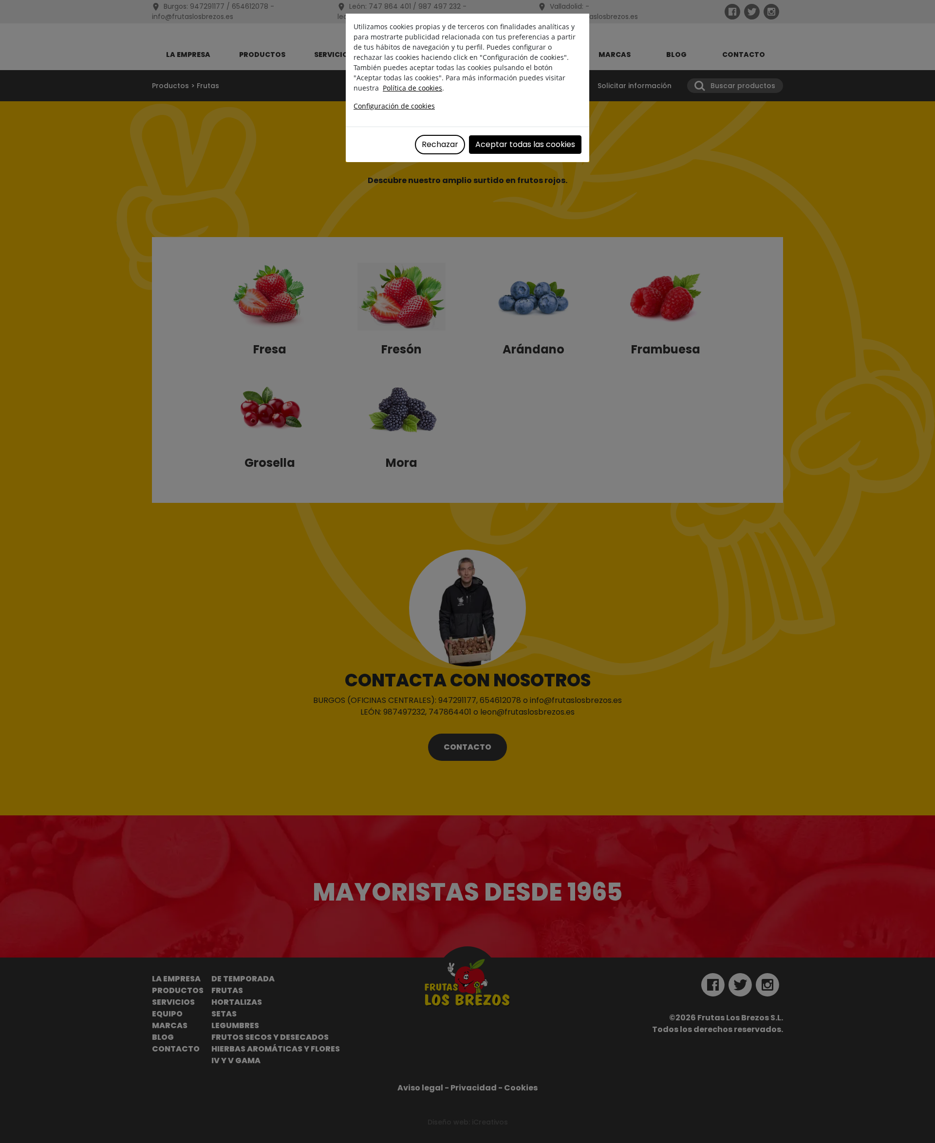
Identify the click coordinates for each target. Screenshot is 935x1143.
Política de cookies (412, 87)
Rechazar (440, 144)
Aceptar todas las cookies (525, 144)
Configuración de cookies (394, 106)
